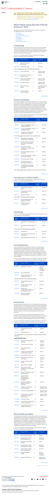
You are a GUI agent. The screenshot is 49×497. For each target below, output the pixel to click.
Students (37, 1)
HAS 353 (16, 86)
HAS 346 (16, 332)
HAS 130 (16, 187)
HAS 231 (16, 194)
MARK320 (17, 272)
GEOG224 (16, 146)
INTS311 (16, 394)
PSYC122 (16, 225)
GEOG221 (16, 138)
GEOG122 (16, 128)
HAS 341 (16, 448)
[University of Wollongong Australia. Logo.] (6, 2)
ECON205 (16, 357)
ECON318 (16, 401)
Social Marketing (19, 38)
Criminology (18, 33)
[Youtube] (37, 479)
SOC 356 (16, 390)
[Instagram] (40, 479)
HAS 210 (16, 438)
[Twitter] (35, 479)
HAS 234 (16, 372)
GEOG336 (16, 155)
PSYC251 (16, 237)
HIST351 (16, 387)
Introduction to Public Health (22, 35)
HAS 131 (16, 63)
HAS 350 (16, 199)
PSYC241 (16, 233)
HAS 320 (16, 445)
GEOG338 (16, 159)
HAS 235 (16, 441)
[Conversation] (46, 479)
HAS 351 (16, 203)
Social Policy (18, 40)
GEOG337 (16, 161)
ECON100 (16, 340)
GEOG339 (16, 165)
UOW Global (44, 1)
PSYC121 (16, 221)
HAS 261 (16, 71)
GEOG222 (16, 142)
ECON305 (16, 399)
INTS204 (16, 375)
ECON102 (16, 344)
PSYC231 (16, 231)
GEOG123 (16, 132)
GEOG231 (16, 151)
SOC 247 (16, 75)
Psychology (18, 37)
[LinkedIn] (43, 479)
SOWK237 (16, 355)
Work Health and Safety (21, 41)
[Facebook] (32, 479)
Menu (44, 3)
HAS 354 (16, 82)
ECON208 (16, 361)
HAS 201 (16, 365)
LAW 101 (16, 348)
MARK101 (16, 266)
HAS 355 (16, 91)
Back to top (44, 96)
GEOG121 (16, 125)
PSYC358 (16, 457)
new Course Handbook (33, 19)
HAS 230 (16, 191)
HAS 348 (16, 275)
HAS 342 (16, 452)
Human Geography (20, 34)
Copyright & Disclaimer (18, 492)
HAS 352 (16, 78)
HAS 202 (16, 328)
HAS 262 (16, 66)
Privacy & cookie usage (7, 492)
